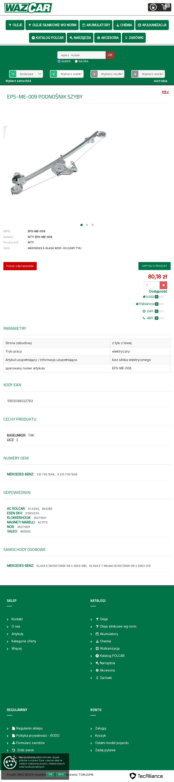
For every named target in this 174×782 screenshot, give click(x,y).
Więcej (17, 648)
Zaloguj (100, 728)
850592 (25, 531)
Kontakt (17, 619)
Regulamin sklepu (29, 728)
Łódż (151, 296)
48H (151, 318)
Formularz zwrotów (30, 743)
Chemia (126, 25)
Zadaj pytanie (105, 750)
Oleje (17, 25)
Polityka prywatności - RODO (38, 735)
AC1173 (43, 522)
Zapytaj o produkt (154, 266)
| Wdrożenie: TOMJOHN (77, 774)
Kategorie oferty (24, 641)
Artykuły (18, 634)
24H (151, 311)
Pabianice (148, 304)
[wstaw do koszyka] (163, 285)
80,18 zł (157, 276)
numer (66, 61)
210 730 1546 (45, 474)
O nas (16, 626)
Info (61, 774)
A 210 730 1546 (67, 474)
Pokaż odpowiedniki (20, 266)
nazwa (83, 61)
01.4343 (33, 508)
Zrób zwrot (25, 750)
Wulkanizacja (154, 25)
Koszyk (100, 735)
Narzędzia (82, 38)
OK (110, 55)
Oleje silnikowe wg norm (54, 25)
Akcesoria (110, 38)
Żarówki (136, 38)
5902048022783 (20, 401)
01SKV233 (32, 513)
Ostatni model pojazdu (112, 743)
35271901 (40, 518)
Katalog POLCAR (50, 38)
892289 (47, 508)
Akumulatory (98, 25)
